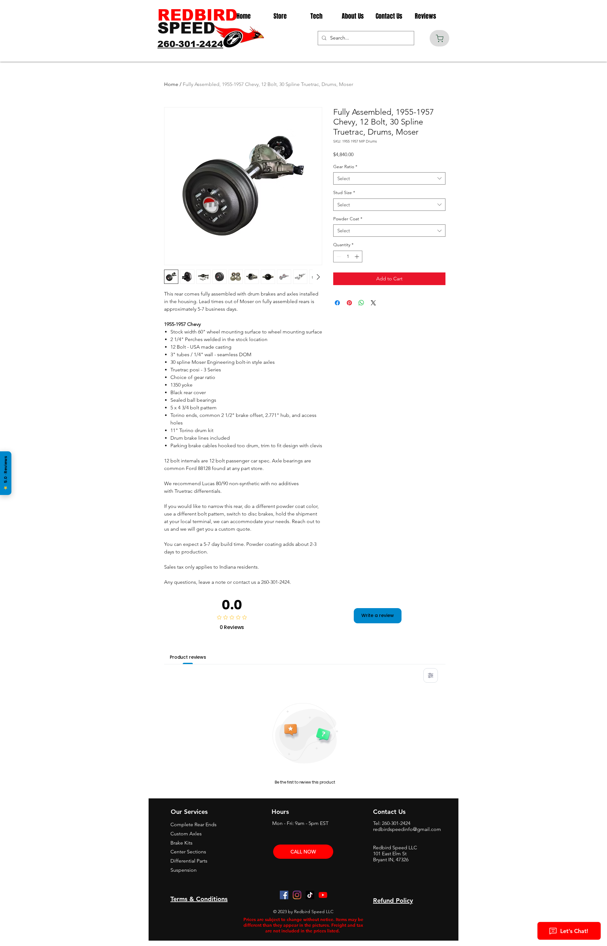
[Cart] (439, 38)
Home (171, 84)
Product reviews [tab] (188, 657)
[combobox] (389, 178)
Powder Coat (347, 219)
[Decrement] (338, 256)
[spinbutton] (347, 256)
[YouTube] (323, 895)
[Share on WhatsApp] (361, 303)
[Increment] (357, 256)
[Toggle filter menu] (430, 675)
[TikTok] (310, 895)
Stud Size (344, 192)
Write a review (377, 615)
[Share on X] (373, 303)
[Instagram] (297, 895)
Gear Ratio (345, 166)
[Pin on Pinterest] (349, 303)
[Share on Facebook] (337, 303)
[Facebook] (284, 895)
